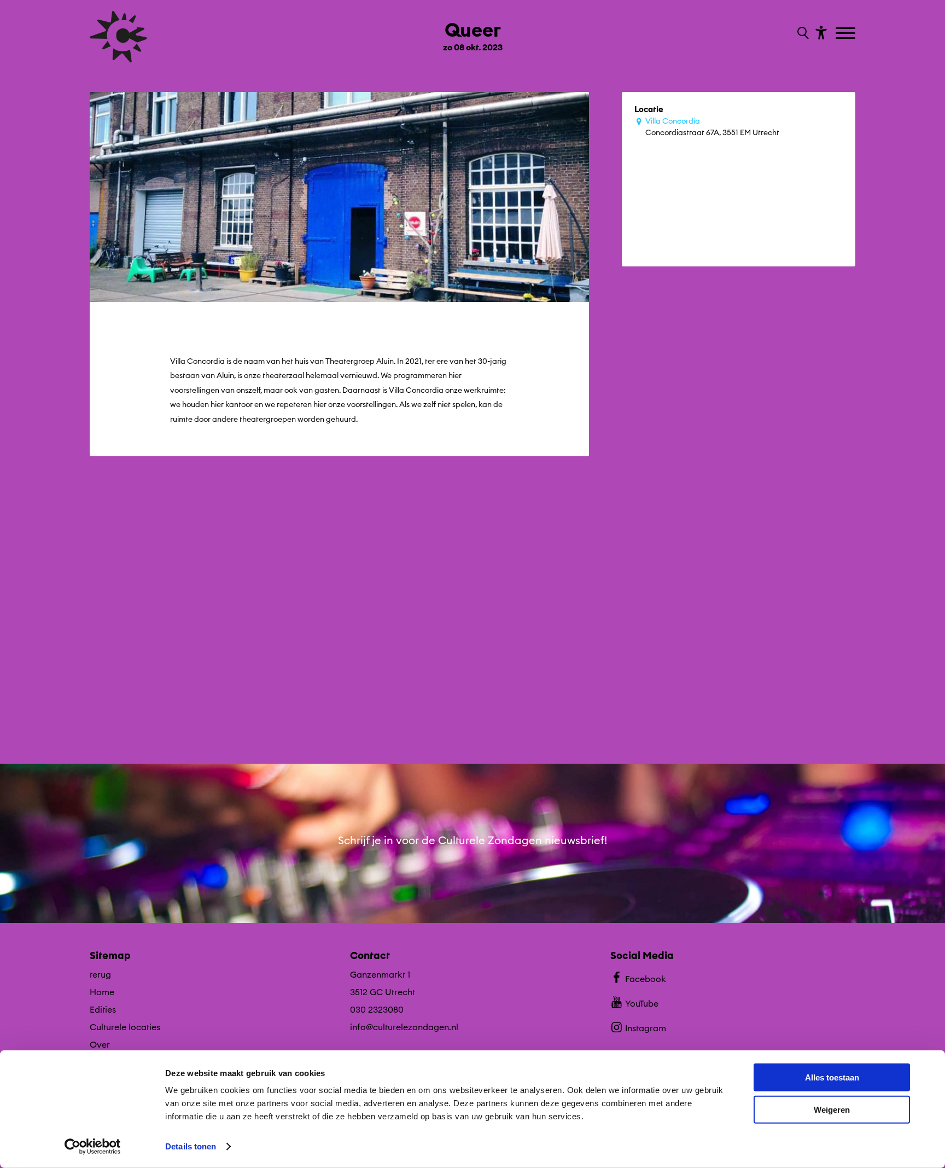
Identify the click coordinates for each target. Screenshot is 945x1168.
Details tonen (190, 1146)
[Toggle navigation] (846, 34)
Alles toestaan (832, 1077)
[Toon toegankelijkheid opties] (820, 32)
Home (102, 991)
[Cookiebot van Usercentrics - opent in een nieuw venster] (93, 1146)
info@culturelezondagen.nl (404, 1026)
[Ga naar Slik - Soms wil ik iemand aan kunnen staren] (738, 631)
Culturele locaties (125, 1026)
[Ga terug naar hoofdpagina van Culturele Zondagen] (118, 36)
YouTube (641, 1003)
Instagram (645, 1027)
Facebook (645, 978)
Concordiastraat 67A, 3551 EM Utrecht (712, 126)
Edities (103, 1009)
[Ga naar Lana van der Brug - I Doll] (473, 631)
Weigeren (832, 1109)
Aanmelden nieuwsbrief (472, 903)
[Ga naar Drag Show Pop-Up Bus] (206, 631)
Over (100, 1044)
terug (100, 974)
